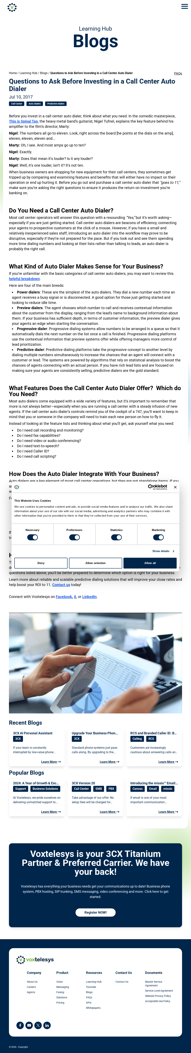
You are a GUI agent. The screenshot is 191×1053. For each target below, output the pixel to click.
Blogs (44, 73)
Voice (59, 981)
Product (62, 973)
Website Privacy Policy (158, 995)
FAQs (178, 73)
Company (34, 973)
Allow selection (95, 563)
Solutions (61, 997)
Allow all (150, 563)
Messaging (62, 986)
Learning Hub (28, 73)
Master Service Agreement (153, 983)
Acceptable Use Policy (157, 1001)
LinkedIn (89, 596)
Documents (153, 973)
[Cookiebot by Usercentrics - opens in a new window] (150, 487)
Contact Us (123, 973)
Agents (31, 992)
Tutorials (91, 986)
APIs (88, 1002)
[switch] (74, 537)
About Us (32, 981)
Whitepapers (93, 1007)
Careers (31, 986)
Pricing (60, 1002)
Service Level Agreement (159, 990)
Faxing (60, 992)
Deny (40, 563)
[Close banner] (175, 487)
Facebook (64, 596)
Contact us (61, 584)
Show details (160, 551)
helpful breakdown (24, 278)
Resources (94, 973)
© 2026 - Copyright (18, 1047)
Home (13, 73)
